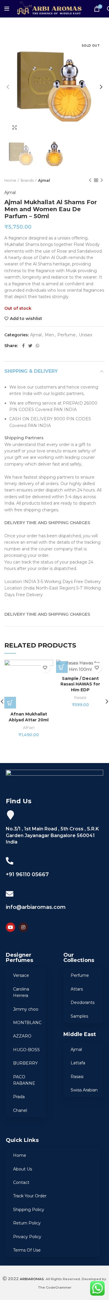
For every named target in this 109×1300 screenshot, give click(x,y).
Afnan (29, 727)
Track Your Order (30, 1195)
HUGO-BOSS (26, 1049)
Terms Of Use (27, 1250)
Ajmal (44, 180)
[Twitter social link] (30, 345)
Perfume (66, 335)
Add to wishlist (26, 318)
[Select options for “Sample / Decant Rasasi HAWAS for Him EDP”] (62, 667)
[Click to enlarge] (14, 127)
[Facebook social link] (23, 345)
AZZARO (22, 1036)
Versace (21, 975)
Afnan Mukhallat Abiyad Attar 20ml (29, 716)
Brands (27, 180)
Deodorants (82, 1002)
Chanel (20, 1110)
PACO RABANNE (24, 1080)
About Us (22, 1169)
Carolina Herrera (21, 992)
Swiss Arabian (84, 1090)
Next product (102, 180)
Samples (79, 1016)
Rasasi (80, 697)
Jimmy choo (25, 1009)
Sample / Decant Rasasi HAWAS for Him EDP (80, 684)
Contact (21, 1182)
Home (10, 180)
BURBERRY (25, 1063)
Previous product (90, 180)
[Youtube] (10, 927)
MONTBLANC (27, 1022)
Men (49, 335)
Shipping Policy (28, 1209)
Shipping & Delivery (31, 371)
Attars (77, 989)
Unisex (85, 335)
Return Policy (27, 1223)
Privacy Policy (27, 1236)
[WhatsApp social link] (37, 345)
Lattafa (78, 1062)
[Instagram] (23, 927)
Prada (19, 1096)
